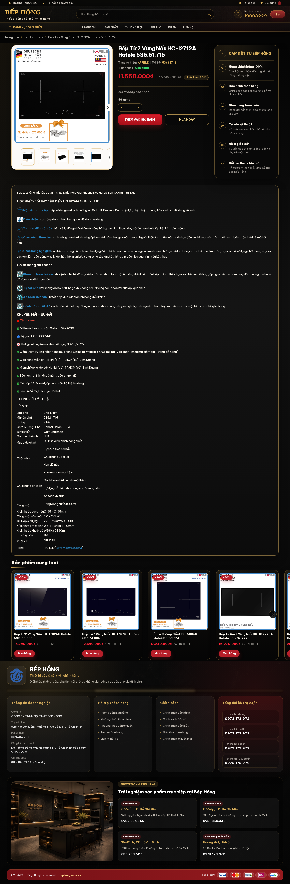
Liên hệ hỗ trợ (109, 738)
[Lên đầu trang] (283, 877)
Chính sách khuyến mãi (177, 738)
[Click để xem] (62, 95)
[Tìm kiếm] (209, 14)
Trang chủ (89, 27)
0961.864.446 (214, 821)
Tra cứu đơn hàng (112, 732)
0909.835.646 (132, 821)
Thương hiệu (134, 27)
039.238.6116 (132, 854)
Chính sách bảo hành (176, 712)
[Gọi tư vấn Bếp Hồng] (277, 14)
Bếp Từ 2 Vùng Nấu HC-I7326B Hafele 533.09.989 (42, 636)
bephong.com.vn (70, 875)
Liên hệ (188, 27)
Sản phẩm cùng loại (34, 562)
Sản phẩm (111, 27)
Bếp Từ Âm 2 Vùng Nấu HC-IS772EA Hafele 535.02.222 (246, 636)
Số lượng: (124, 99)
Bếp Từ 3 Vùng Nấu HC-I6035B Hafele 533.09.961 (174, 636)
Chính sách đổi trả (174, 719)
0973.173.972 (214, 854)
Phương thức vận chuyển (117, 725)
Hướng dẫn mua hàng (114, 712)
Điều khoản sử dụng (175, 732)
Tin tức (155, 27)
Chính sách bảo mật (176, 725)
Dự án (172, 27)
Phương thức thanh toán (116, 719)
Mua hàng (24, 653)
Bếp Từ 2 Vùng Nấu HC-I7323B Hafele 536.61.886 (110, 636)
